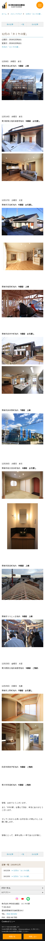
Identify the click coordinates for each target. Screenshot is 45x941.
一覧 (22, 24)
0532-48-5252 (12, 914)
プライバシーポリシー (24, 929)
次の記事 (35, 24)
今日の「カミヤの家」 (11, 47)
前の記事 (10, 24)
